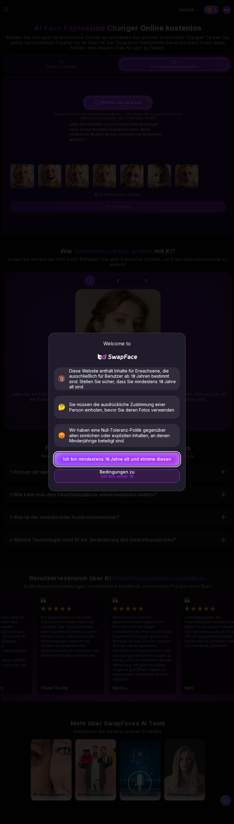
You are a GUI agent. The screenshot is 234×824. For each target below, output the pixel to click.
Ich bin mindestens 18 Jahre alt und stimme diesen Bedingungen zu (117, 461)
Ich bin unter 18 (117, 476)
